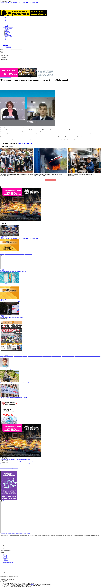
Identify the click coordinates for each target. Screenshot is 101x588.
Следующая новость (50, 179)
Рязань (1, 5)
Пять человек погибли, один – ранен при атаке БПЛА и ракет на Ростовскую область (17, 461)
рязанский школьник (12, 86)
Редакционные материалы (8, 27)
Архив (8, 318)
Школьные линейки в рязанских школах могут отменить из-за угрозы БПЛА (15, 463)
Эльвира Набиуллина (20, 86)
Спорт (6, 26)
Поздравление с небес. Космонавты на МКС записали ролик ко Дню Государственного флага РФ (19, 2)
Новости (4, 17)
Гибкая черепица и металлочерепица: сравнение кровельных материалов (15, 459)
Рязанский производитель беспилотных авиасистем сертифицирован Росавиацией (16, 465)
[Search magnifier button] (1, 52)
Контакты (5, 568)
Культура (7, 25)
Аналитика (7, 39)
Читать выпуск (3, 353)
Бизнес (6, 23)
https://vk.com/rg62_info (25, 143)
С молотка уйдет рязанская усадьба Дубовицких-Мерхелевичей (13, 271)
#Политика (5, 557)
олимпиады (5, 86)
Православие (7, 38)
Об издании (5, 45)
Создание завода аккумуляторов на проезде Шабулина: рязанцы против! (14, 301)
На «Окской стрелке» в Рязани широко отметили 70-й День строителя (14, 397)
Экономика (7, 21)
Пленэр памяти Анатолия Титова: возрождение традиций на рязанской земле (15, 382)
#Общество (5, 556)
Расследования (8, 35)
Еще (7, 355)
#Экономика (5, 560)
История (7, 34)
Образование (7, 32)
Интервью (5, 40)
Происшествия (8, 19)
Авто (4, 42)
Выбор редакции (8, 28)
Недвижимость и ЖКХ (9, 22)
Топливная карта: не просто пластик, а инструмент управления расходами (15, 533)
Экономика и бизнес (9, 37)
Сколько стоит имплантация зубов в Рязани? (9, 468)
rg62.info (33, 584)
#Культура (2, 270)
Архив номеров (8, 46)
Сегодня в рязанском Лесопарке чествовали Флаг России (11, 317)
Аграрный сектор (8, 36)
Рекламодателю (8, 47)
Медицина (7, 31)
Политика (7, 20)
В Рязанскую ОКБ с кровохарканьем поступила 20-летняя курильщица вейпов (16, 254)
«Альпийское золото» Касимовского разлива (9, 285)
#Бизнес (2, 284)
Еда (6, 33)
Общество (7, 18)
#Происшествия (6, 558)
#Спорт (4, 559)
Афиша (4, 44)
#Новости (2, 237)
